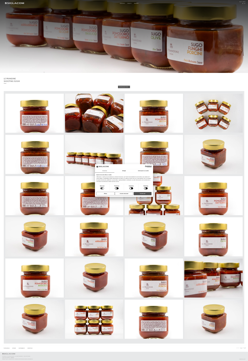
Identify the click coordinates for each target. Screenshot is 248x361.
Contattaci (30, 348)
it (244, 3)
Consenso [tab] (104, 170)
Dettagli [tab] (124, 170)
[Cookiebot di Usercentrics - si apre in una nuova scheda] (146, 167)
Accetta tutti (142, 193)
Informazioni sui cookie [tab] (143, 170)
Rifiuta (105, 193)
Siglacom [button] (136, 3)
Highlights (122, 3)
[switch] (117, 188)
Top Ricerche (7, 348)
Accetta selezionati (124, 193)
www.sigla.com (242, 359)
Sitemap (14, 348)
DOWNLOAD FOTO (123, 86)
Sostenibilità (22, 348)
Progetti (129, 3)
